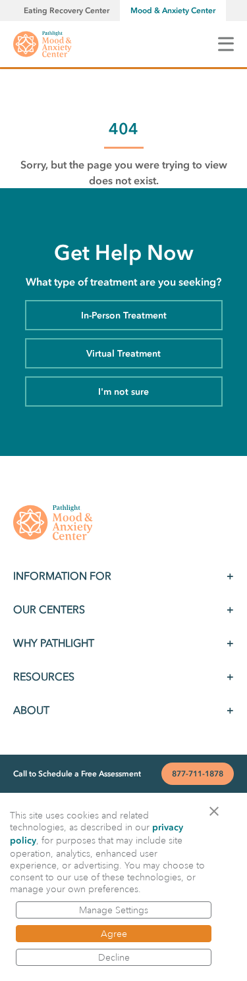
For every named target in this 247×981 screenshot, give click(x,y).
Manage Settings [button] (113, 910)
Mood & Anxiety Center (172, 10)
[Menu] (226, 44)
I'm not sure (123, 391)
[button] (218, 810)
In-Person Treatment (124, 315)
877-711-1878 (197, 773)
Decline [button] (114, 957)
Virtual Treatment (123, 353)
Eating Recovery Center (66, 10)
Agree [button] (114, 934)
